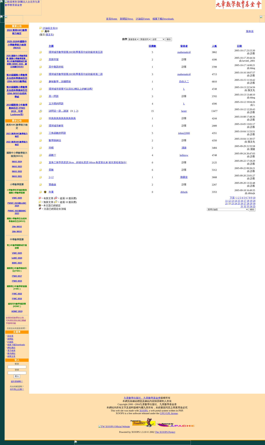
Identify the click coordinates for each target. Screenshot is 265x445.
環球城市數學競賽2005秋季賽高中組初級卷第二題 (76, 74)
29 (251, 203)
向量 (51, 192)
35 (254, 206)
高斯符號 (54, 59)
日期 (239, 46)
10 (254, 197)
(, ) (63, 111)
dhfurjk (184, 192)
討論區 (10, 342)
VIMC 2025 (17, 198)
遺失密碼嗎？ (17, 381)
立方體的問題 (56, 103)
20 (254, 200)
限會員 (249, 31)
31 (242, 206)
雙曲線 (52, 184)
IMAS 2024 (17, 161)
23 (232, 203)
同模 (51, 147)
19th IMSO (17, 226)
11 (226, 200)
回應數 (152, 46)
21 (226, 203)
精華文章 (11, 356)
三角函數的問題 (57, 133)
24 (235, 203)
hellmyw (184, 155)
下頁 (232, 197)
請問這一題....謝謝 (58, 111)
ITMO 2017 (17, 276)
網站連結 (11, 347)
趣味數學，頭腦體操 (60, 81)
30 (254, 203)
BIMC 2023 (17, 263)
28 (248, 203)
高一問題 (54, 96)
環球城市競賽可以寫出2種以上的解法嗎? (71, 89)
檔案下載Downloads (163, 18)
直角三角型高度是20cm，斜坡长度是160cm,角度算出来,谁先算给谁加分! (88, 162)
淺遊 (184, 147)
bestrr (184, 111)
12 (229, 200)
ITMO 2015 (17, 281)
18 (248, 200)
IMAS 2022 (17, 171)
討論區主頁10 (50, 28)
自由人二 (184, 81)
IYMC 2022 (17, 294)
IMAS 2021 (17, 176)
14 (235, 200)
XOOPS (143, 410)
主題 (51, 46)
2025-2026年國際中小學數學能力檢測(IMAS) (17, 44)
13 (232, 200)
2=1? (51, 177)
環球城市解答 (56, 125)
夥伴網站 (11, 353)
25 (239, 203)
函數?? (52, 155)
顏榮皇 (184, 177)
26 (242, 203)
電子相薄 (11, 350)
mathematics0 (184, 52)
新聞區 (10, 339)
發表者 (184, 46)
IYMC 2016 (17, 299)
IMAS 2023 (17, 166)
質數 (51, 169)
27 (245, 203)
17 (245, 200)
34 (251, 206)
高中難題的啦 (56, 66)
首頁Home (112, 18)
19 (251, 200)
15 (239, 200)
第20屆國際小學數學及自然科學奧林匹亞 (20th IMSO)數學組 (16, 78)
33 (248, 206)
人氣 (214, 46)
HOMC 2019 (17, 311)
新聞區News (127, 18)
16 (242, 200)
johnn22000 (184, 133)
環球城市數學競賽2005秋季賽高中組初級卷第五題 (76, 52)
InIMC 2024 (17, 258)
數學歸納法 (55, 140)
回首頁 (10, 336)
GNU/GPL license (169, 413)
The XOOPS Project (165, 432)
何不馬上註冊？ (17, 389)
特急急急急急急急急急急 (62, 118)
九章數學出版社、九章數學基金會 (142, 398)
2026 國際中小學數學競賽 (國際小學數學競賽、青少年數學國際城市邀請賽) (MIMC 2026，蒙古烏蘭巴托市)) (16, 61)
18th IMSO (17, 231)
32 (245, 206)
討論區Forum (143, 18)
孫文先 (49, 34)
